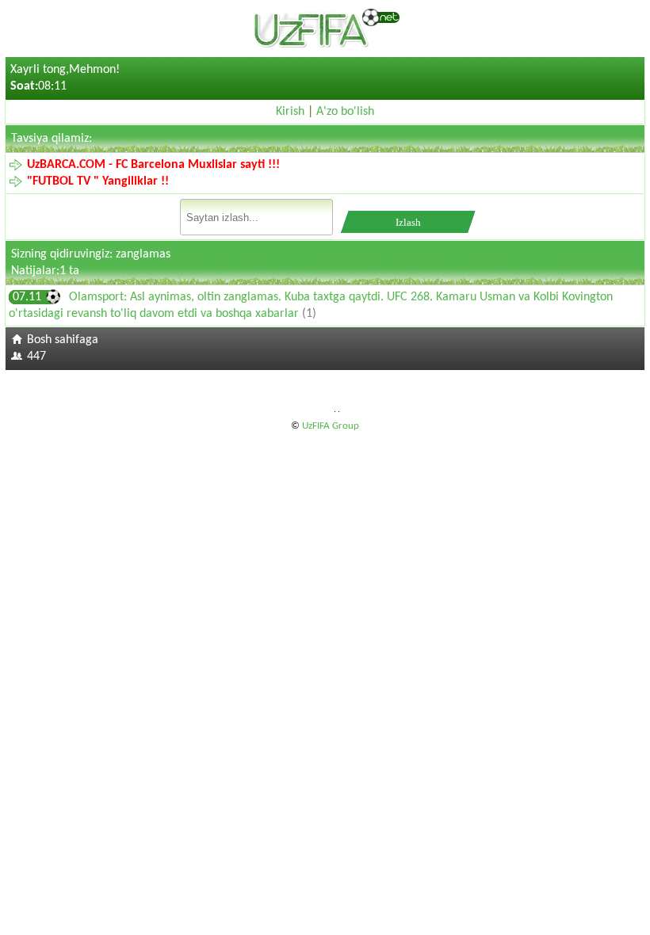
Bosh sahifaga (62, 340)
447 (36, 356)
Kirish (290, 111)
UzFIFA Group (330, 426)
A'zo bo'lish (345, 111)
